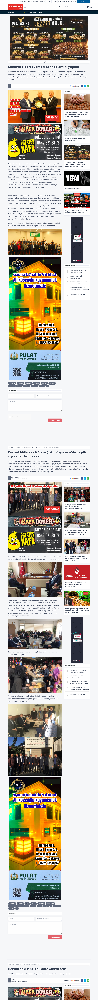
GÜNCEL (29, 7)
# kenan (19, 385)
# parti (33, 903)
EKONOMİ (36, 7)
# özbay (44, 383)
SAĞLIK (78, 7)
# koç (41, 385)
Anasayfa (11, 62)
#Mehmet (12, 903)
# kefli (33, 906)
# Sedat (37, 383)
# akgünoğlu (47, 906)
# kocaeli (41, 903)
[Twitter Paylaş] (85, 86)
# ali (39, 906)
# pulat (11, 385)
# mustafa (56, 906)
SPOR (83, 7)
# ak (27, 903)
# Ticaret (20, 383)
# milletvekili (50, 903)
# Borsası (28, 383)
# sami (11, 906)
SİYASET (54, 7)
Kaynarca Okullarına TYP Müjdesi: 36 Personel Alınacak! (41, 12)
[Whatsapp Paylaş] (88, 86)
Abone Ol (66, 86)
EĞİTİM (60, 7)
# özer (11, 908)
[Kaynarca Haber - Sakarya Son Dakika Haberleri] (15, 7)
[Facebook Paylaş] (82, 86)
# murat (26, 906)
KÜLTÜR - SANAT (69, 7)
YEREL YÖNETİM (45, 7)
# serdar (34, 385)
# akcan (27, 385)
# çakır (18, 906)
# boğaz (20, 903)
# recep (52, 383)
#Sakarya (12, 383)
